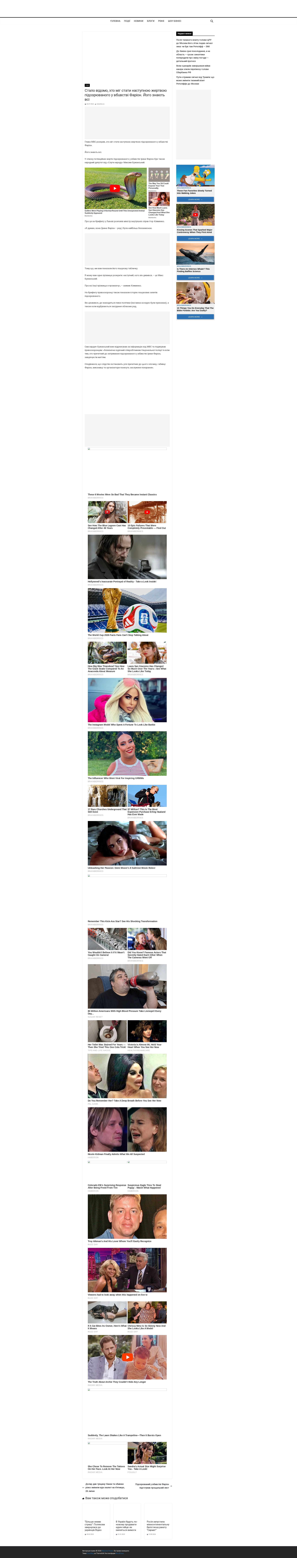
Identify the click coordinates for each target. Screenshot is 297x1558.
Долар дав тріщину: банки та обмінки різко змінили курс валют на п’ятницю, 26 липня (105, 1487)
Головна (115, 21)
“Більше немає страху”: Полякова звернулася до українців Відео (95, 1525)
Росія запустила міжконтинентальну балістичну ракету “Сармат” (158, 1525)
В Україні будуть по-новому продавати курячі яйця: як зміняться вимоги (126, 1525)
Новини (138, 21)
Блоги (150, 21)
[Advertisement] (127, 123)
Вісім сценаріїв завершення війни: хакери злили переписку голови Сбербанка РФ (193, 69)
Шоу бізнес (174, 21)
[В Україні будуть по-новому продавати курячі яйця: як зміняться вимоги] (127, 1505)
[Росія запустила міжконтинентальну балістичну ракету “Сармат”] (158, 1505)
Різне (161, 21)
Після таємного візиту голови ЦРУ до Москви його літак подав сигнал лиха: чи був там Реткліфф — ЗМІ (194, 43)
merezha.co (100, 104)
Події (127, 21)
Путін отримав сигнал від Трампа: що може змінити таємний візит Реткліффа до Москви (195, 80)
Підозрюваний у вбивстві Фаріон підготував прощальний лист (152, 1486)
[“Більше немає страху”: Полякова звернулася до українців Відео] (96, 1505)
